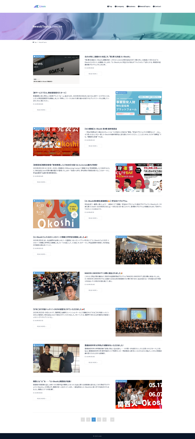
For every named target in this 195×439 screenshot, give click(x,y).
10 (112, 419)
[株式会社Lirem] (40, 6)
